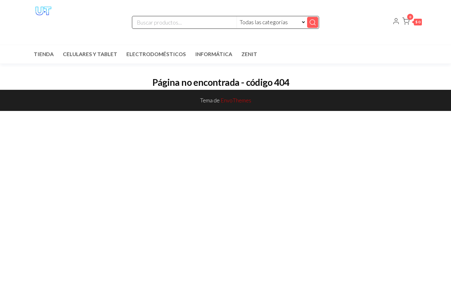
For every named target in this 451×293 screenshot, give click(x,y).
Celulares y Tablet (90, 54)
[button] (412, 22)
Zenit (249, 54)
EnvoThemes (236, 100)
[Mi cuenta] (396, 22)
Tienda (44, 54)
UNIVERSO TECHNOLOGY (62, 23)
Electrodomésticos (156, 54)
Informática (213, 54)
